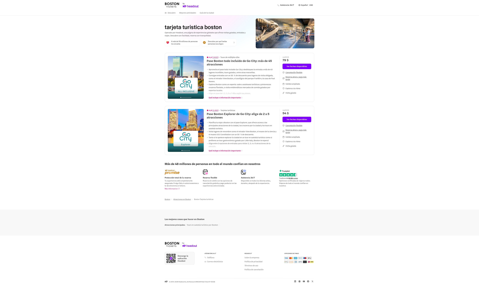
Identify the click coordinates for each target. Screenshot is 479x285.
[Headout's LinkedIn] (295, 281)
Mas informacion (171, 188)
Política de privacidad (253, 261)
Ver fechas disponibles (297, 66)
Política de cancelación (254, 269)
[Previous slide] (171, 77)
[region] (186, 77)
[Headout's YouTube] (304, 281)
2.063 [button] (215, 110)
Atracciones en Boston (182, 199)
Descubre (172, 12)
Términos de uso (251, 265)
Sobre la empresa (251, 257)
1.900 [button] (215, 57)
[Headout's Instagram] (299, 281)
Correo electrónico (215, 261)
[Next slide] (200, 77)
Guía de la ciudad (207, 12)
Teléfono (210, 257)
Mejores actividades (187, 12)
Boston (167, 199)
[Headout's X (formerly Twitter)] (312, 281)
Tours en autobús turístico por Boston (202, 225)
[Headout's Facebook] (308, 281)
